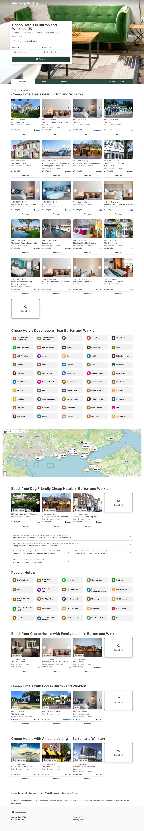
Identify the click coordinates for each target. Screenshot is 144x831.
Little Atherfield (22, 356)
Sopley (44, 416)
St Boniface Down (122, 356)
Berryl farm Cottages (98, 618)
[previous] (13, 108)
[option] (25, 108)
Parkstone (45, 408)
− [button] (5, 474)
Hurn (43, 390)
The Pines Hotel (22, 580)
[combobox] (41, 41)
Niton (68, 356)
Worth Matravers (23, 347)
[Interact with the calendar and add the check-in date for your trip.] (14, 52)
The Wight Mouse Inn (49, 599)
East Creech (120, 382)
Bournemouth (22, 373)
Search (42, 59)
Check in (15, 47)
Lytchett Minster (72, 399)
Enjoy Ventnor (121, 608)
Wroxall (44, 364)
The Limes (120, 580)
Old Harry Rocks (97, 399)
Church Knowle (96, 382)
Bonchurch (71, 347)
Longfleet (119, 390)
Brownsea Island (48, 382)
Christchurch (71, 382)
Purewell (70, 416)
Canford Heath (72, 373)
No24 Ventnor (47, 608)
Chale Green (95, 347)
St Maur (119, 618)
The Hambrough (72, 599)
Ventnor (20, 364)
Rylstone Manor (72, 608)
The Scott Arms (96, 580)
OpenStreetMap (124, 476)
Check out (46, 47)
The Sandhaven (72, 589)
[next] (37, 108)
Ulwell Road (120, 338)
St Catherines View (73, 618)
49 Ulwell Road (121, 589)
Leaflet (111, 476)
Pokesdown (71, 408)
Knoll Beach (21, 399)
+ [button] (5, 471)
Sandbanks (95, 416)
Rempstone (21, 416)
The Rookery (71, 580)
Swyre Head (95, 338)
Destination (17, 37)
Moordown (120, 399)
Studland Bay (121, 416)
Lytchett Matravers (48, 399)
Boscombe (120, 364)
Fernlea (19, 589)
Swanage (70, 338)
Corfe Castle (120, 373)
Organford (21, 408)
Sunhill (93, 356)
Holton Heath (96, 390)
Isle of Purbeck (72, 390)
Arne (93, 364)
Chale (118, 347)
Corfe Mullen (21, 382)
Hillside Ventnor (122, 599)
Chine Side (95, 608)
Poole (118, 408)
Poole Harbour (96, 408)
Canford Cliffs (47, 373)
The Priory (95, 599)
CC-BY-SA (138, 476)
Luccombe (45, 356)
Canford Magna (97, 373)
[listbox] (25, 108)
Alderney (70, 364)
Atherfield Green (48, 347)
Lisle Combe (21, 618)
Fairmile (20, 390)
